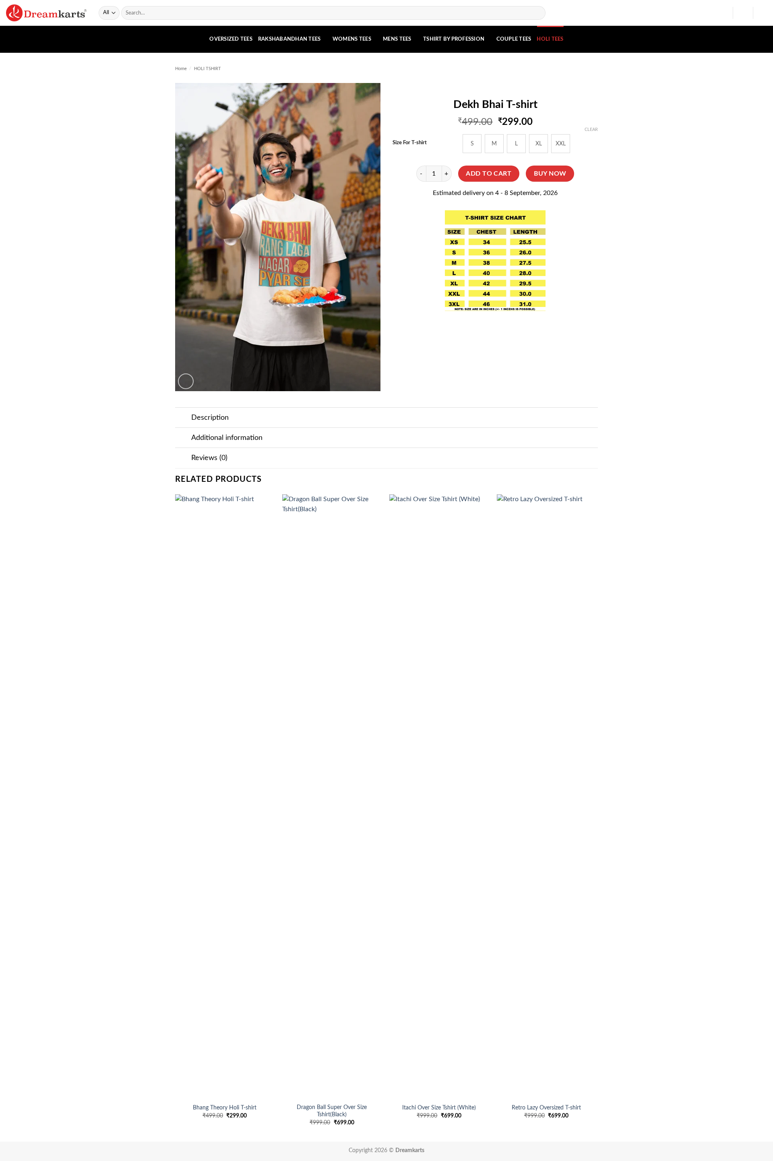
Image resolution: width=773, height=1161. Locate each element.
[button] (743, 13)
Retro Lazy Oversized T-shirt (546, 1108)
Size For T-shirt (410, 142)
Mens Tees (397, 39)
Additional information (226, 437)
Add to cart (488, 174)
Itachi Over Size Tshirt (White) (439, 1108)
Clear (591, 129)
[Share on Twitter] (481, 326)
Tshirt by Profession (453, 39)
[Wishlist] (723, 13)
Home (181, 68)
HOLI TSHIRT (207, 68)
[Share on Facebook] (466, 326)
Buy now (550, 174)
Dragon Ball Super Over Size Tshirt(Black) (332, 1111)
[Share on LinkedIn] (524, 326)
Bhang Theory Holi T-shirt (224, 1108)
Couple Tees (513, 39)
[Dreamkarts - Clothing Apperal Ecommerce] (46, 12)
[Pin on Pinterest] (510, 326)
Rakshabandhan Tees (289, 39)
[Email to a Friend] (495, 326)
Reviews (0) (209, 457)
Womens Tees (352, 39)
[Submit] (538, 13)
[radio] (472, 144)
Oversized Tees (230, 39)
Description (210, 417)
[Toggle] (183, 418)
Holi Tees (550, 39)
